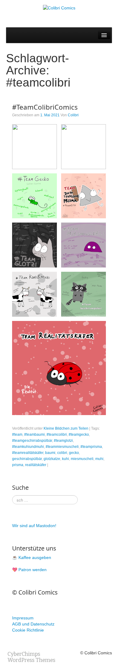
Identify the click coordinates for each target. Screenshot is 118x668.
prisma (17, 465)
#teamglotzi (63, 440)
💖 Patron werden (29, 569)
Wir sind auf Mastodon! (34, 525)
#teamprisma (91, 447)
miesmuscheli (82, 459)
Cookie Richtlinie (28, 630)
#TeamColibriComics (45, 107)
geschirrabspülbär (27, 459)
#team (17, 434)
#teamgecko (79, 434)
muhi (99, 459)
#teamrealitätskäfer (27, 453)
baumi (50, 453)
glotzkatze (52, 459)
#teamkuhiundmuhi (28, 447)
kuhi (65, 459)
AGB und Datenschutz (33, 624)
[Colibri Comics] (59, 7)
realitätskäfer (35, 465)
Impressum (23, 617)
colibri (62, 453)
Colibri (73, 115)
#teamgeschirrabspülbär (32, 440)
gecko (74, 453)
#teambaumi (34, 434)
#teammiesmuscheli (62, 447)
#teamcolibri (57, 434)
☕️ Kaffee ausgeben (31, 557)
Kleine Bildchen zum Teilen (66, 428)
